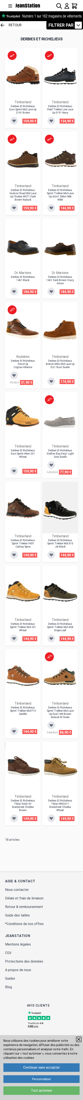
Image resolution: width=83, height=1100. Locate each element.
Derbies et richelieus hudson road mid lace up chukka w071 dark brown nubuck (23, 195)
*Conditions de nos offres (24, 924)
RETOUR (15, 25)
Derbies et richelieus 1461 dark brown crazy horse (60, 280)
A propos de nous (18, 970)
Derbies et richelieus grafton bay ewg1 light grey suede (60, 453)
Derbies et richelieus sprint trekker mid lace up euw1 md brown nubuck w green (60, 712)
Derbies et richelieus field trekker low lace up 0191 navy (60, 109)
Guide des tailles (17, 915)
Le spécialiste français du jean (28, 5)
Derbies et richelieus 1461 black (23, 278)
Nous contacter (17, 890)
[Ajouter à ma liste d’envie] (14, 121)
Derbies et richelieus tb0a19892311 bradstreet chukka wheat (60, 805)
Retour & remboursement (24, 907)
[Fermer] (78, 1039)
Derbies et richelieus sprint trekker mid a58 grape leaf (60, 627)
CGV (8, 953)
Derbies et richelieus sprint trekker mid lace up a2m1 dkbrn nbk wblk (60, 195)
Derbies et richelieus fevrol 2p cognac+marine (23, 364)
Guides (10, 978)
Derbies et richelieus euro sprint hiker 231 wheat (23, 453)
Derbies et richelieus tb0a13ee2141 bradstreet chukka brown (23, 805)
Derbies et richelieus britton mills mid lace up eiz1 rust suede (60, 364)
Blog (8, 987)
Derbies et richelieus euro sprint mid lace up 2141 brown (22, 109)
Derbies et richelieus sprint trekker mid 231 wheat (23, 627)
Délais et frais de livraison (24, 898)
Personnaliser (41, 1079)
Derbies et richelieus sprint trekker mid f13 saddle (23, 710)
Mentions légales (18, 944)
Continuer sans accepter (41, 1067)
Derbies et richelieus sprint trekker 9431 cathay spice (23, 543)
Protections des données (24, 961)
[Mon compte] (66, 6)
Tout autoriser (41, 1090)
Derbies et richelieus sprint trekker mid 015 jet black (60, 543)
